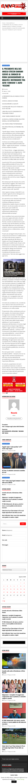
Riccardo (5, 89)
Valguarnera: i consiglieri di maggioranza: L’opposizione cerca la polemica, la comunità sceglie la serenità (12, 499)
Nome (7, 530)
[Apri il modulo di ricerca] (25, 18)
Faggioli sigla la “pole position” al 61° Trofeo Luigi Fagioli (12, 447)
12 (10, 589)
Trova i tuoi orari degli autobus (10, 759)
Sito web (4, 540)
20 (14, 592)
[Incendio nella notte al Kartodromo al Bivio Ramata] (14, 661)
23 (24, 592)
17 (4, 592)
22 (20, 592)
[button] (2, 18)
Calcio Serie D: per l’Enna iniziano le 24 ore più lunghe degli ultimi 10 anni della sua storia (13, 511)
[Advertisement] (14, 46)
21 (17, 592)
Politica (5, 691)
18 (7, 592)
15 (20, 589)
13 (14, 589)
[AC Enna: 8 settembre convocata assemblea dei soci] (14, 461)
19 (10, 592)
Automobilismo (6, 65)
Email (7, 535)
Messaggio (5, 545)
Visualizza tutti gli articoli (14, 418)
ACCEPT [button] (14, 781)
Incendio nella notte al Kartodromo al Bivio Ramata (13, 672)
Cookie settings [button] (20, 779)
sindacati (6, 716)
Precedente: (13, 425)
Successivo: (13, 431)
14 (17, 589)
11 (7, 589)
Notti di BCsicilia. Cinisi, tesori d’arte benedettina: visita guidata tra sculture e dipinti (14, 516)
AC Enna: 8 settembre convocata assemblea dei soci (13, 471)
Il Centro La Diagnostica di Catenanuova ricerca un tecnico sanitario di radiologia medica (13, 770)
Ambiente (6, 667)
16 (24, 589)
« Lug (3, 601)
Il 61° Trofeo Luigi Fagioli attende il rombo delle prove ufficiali (13, 481)
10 (4, 589)
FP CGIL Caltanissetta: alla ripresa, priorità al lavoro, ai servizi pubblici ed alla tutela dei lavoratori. (12, 506)
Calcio (5, 742)
